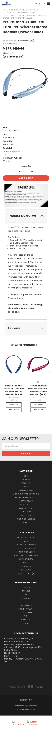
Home (26, 476)
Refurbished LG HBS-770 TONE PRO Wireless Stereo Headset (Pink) (38, 390)
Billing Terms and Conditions (26, 494)
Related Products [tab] (24, 345)
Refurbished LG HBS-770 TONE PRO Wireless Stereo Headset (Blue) (14, 390)
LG (26, 602)
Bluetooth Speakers (26, 537)
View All (26, 623)
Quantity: (26, 166)
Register (31, 519)
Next (49, 373)
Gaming (26, 541)
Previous (3, 373)
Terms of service (26, 490)
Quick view (13, 404)
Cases (26, 563)
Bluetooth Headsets (26, 548)
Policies (26, 487)
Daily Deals (26, 515)
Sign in (20, 519)
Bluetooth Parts (26, 559)
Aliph (26, 616)
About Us (26, 483)
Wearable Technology (26, 545)
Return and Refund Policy (26, 497)
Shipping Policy (26, 501)
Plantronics (26, 605)
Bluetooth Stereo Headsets (26, 555)
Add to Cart (13, 409)
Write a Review (10, 43)
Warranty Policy (26, 508)
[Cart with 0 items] (43, 3)
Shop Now (26, 479)
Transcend (26, 619)
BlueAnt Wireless (26, 609)
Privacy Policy (26, 504)
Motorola (26, 598)
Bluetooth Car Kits (26, 552)
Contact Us (26, 512)
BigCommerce (31, 706)
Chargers (26, 566)
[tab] (26, 216)
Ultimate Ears (26, 612)
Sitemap (26, 522)
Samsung (26, 591)
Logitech (26, 587)
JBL (26, 594)
